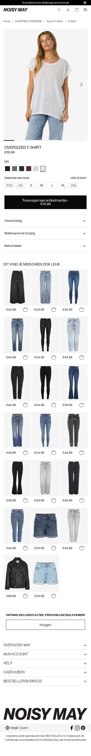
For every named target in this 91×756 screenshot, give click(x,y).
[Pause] (85, 2)
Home (7, 21)
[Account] (68, 9)
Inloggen (46, 625)
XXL (74, 185)
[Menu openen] (85, 9)
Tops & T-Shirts (55, 21)
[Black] (7, 169)
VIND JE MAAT (78, 178)
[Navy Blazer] (22, 169)
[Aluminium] (36, 169)
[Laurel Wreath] (14, 169)
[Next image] (81, 84)
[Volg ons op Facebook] (71, 727)
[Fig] (29, 169)
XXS (9, 185)
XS (21, 185)
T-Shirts (72, 21)
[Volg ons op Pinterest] (83, 727)
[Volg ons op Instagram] (77, 727)
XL (63, 185)
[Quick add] (25, 309)
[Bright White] (43, 169)
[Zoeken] (59, 9)
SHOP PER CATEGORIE (28, 21)
